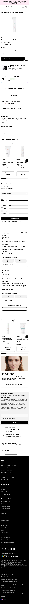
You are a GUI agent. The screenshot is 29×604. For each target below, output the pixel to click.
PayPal (15, 50)
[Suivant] (24, 25)
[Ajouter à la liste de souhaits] (13, 144)
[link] (14, 218)
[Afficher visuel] (14, 24)
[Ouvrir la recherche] (20, 7)
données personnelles (6, 408)
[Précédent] (4, 25)
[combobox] (14, 193)
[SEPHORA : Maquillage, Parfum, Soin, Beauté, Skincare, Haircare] (8, 6)
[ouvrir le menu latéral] (2, 7)
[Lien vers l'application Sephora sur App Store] (15, 556)
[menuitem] (23, 6)
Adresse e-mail (4, 413)
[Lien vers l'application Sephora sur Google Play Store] (6, 556)
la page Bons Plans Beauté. (6, 563)
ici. (6, 561)
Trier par (3, 190)
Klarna (24, 50)
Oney (19, 50)
